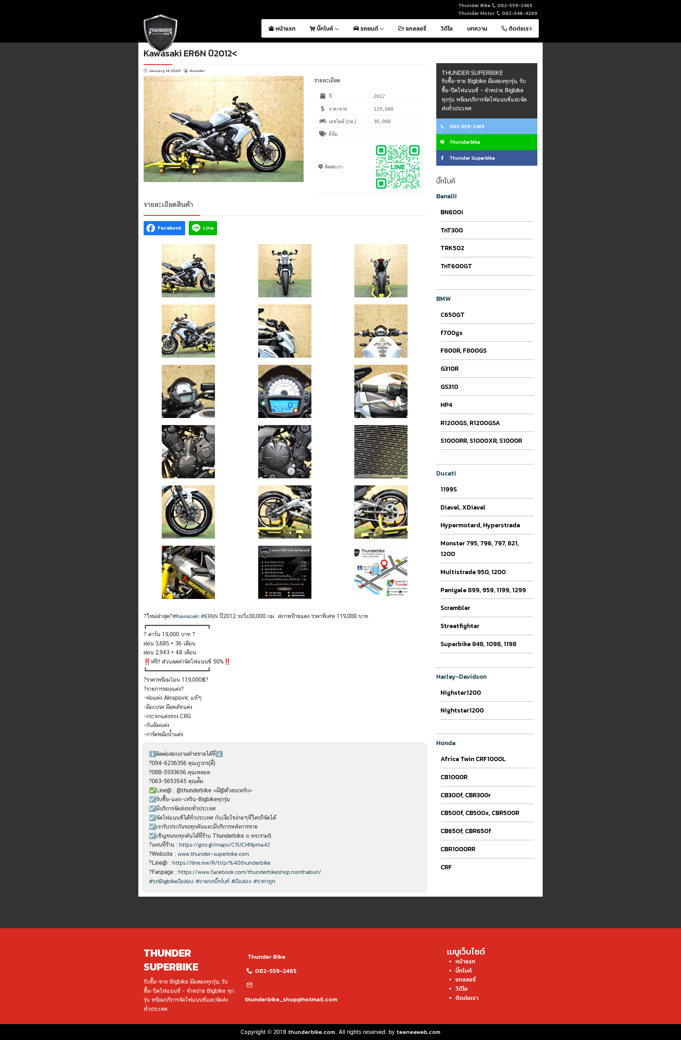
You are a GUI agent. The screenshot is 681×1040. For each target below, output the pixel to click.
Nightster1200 (462, 710)
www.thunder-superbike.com (213, 853)
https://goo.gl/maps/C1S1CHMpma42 (224, 844)
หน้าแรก (284, 28)
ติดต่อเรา (519, 28)
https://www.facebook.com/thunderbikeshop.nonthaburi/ (249, 872)
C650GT (453, 314)
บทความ (477, 28)
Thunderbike (464, 142)
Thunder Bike (267, 956)
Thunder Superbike (471, 158)
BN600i (452, 212)
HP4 (446, 404)
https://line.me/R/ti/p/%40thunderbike (221, 862)
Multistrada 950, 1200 (473, 572)
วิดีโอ (447, 28)
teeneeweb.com (419, 1032)
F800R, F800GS (464, 350)
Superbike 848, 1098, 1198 (478, 644)
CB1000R (454, 777)
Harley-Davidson (461, 676)
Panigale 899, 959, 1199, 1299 (483, 590)
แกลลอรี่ (415, 28)
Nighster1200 (461, 692)
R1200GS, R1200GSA (470, 423)
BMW (443, 298)
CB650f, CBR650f (466, 831)
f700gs (452, 332)
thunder (197, 70)
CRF (446, 867)
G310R (450, 368)
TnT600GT (456, 266)
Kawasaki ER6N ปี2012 (188, 53)
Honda (445, 743)
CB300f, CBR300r (466, 795)
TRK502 (452, 248)
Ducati (446, 473)
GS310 (449, 386)
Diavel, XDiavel (463, 507)
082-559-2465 (514, 5)
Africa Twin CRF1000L (473, 759)
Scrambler (455, 607)
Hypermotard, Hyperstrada (480, 525)
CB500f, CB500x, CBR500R (480, 813)
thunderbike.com (311, 1032)
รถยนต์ (369, 28)
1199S (449, 489)
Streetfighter (460, 626)
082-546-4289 (519, 13)
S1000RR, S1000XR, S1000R (481, 440)
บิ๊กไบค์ (324, 28)
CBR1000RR (458, 849)
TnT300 (452, 230)
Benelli (446, 196)
